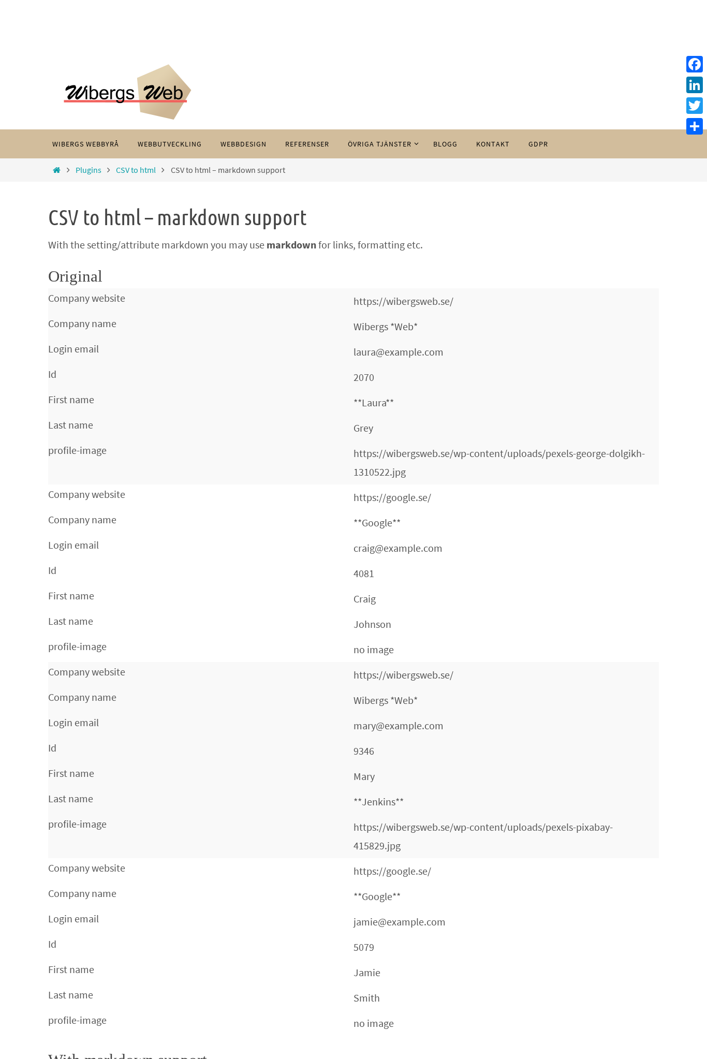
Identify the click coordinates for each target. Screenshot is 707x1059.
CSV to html (136, 170)
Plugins (88, 170)
